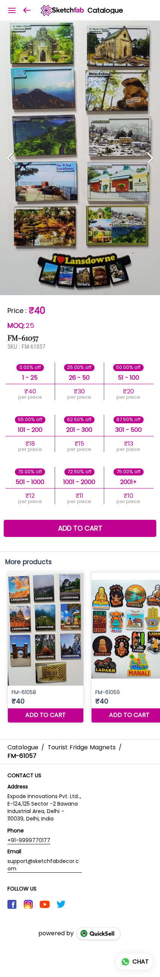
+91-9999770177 (28, 840)
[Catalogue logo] (62, 10)
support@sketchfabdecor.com (43, 864)
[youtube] (45, 904)
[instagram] (28, 904)
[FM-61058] (45, 647)
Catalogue (105, 10)
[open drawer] (11, 10)
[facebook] (12, 904)
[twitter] (61, 904)
